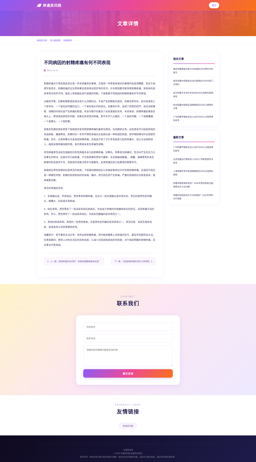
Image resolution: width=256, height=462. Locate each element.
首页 (214, 5)
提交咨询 (128, 373)
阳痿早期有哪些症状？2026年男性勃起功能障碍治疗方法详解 (193, 184)
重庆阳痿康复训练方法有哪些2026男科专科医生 (193, 70)
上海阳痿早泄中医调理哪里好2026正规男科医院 (193, 172)
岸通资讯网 (52, 5)
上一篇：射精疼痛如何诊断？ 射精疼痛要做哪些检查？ (75, 261)
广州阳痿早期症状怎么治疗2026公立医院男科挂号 (193, 118)
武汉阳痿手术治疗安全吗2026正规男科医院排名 (193, 94)
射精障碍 (67, 40)
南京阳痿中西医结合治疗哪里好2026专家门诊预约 (193, 82)
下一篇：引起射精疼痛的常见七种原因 (131, 261)
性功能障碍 (55, 40)
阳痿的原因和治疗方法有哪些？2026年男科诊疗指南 (193, 197)
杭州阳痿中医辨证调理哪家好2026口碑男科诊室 (193, 106)
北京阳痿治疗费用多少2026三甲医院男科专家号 (193, 161)
